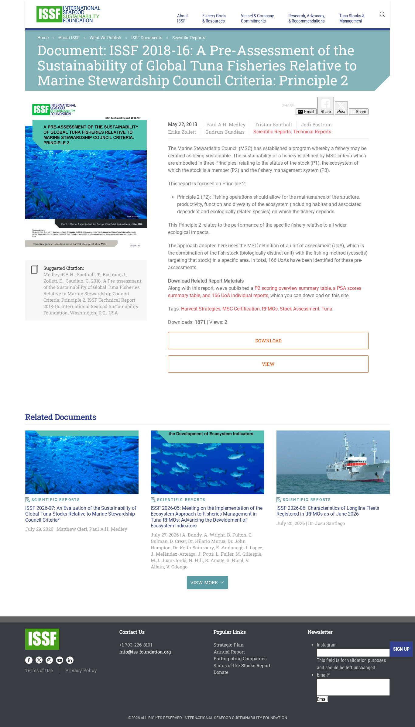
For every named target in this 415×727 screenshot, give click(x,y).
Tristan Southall (273, 124)
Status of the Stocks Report (242, 665)
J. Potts (206, 554)
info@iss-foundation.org (145, 652)
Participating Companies (240, 658)
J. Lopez (253, 547)
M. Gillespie (248, 554)
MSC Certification (241, 309)
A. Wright (214, 535)
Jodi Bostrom (316, 124)
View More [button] (204, 582)
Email (323, 675)
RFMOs (270, 309)
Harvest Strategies (200, 309)
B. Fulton (236, 535)
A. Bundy (192, 535)
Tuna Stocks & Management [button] (352, 18)
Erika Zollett (182, 132)
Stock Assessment (299, 309)
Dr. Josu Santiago (326, 523)
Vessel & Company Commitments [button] (257, 18)
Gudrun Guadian (224, 132)
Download (268, 341)
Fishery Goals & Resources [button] (214, 18)
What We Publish (105, 37)
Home (43, 37)
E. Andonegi (229, 547)
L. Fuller (224, 554)
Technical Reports (312, 132)
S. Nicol (235, 560)
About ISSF (69, 37)
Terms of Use (39, 670)
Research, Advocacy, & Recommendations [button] (306, 18)
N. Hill (196, 560)
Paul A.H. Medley (225, 124)
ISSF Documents (146, 37)
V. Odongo (176, 567)
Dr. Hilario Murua (206, 541)
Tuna (326, 309)
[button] (382, 14)
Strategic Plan (229, 645)
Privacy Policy (81, 670)
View (268, 364)
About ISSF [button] (182, 18)
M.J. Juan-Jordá (169, 560)
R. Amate (215, 560)
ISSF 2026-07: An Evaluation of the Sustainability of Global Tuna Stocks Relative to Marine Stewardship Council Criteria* (80, 514)
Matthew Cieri (72, 529)
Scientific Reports (188, 37)
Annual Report (229, 652)
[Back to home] (68, 14)
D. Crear (178, 541)
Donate (221, 672)
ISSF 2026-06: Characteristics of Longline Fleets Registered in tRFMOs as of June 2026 (327, 511)
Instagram (327, 645)
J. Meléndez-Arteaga (173, 554)
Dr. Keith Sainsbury (193, 547)
